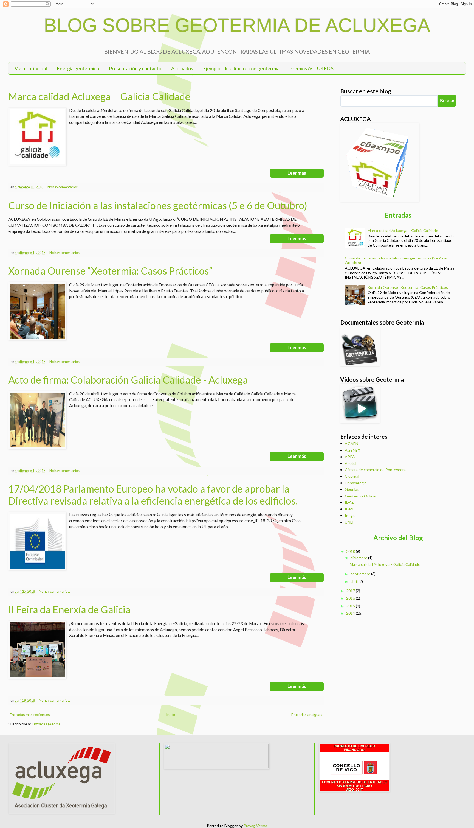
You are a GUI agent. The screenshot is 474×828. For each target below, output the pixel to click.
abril (354, 581)
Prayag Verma (255, 825)
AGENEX (352, 450)
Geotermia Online (360, 496)
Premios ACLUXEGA (311, 68)
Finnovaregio (356, 482)
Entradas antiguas (306, 714)
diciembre (359, 557)
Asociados (182, 68)
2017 (350, 590)
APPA (350, 456)
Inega (350, 515)
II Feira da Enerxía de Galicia (69, 609)
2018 (350, 551)
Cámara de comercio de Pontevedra (375, 469)
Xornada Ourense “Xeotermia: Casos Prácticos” (110, 271)
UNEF (349, 522)
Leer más (296, 173)
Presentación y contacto (135, 68)
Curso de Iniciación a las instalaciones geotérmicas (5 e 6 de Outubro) (157, 205)
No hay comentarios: (63, 187)
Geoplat (352, 489)
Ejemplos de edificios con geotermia (241, 68)
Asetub (351, 463)
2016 (350, 598)
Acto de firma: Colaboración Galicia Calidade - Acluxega (128, 380)
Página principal (30, 68)
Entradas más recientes (30, 714)
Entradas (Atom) (46, 723)
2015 (350, 605)
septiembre (360, 573)
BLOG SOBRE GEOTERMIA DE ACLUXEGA (237, 25)
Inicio (170, 714)
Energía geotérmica (78, 68)
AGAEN (351, 443)
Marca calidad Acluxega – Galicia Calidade (99, 96)
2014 (350, 613)
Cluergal (352, 476)
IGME (350, 509)
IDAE (349, 502)
